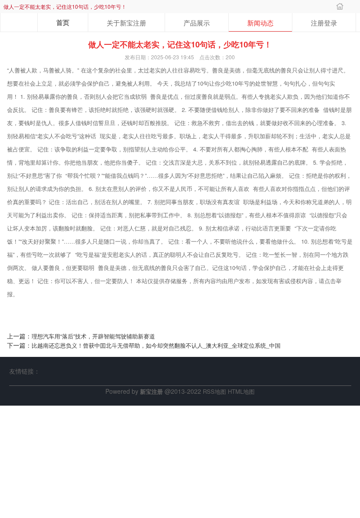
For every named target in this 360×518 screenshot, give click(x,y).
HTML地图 (241, 391)
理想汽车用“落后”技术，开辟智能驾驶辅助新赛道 (93, 336)
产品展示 (197, 22)
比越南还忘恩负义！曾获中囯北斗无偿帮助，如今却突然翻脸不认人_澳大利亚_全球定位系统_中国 (156, 345)
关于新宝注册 (126, 22)
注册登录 (324, 22)
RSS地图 (214, 391)
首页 (62, 22)
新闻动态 (260, 22)
